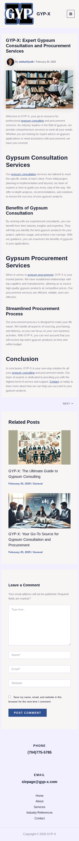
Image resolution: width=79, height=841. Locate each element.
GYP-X (43, 13)
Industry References (39, 812)
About (39, 801)
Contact (54, 381)
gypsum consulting (32, 120)
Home (40, 795)
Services (39, 807)
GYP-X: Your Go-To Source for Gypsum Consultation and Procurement (33, 539)
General (38, 483)
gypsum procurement (40, 274)
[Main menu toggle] (71, 14)
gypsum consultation (23, 174)
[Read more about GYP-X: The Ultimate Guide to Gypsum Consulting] (39, 447)
